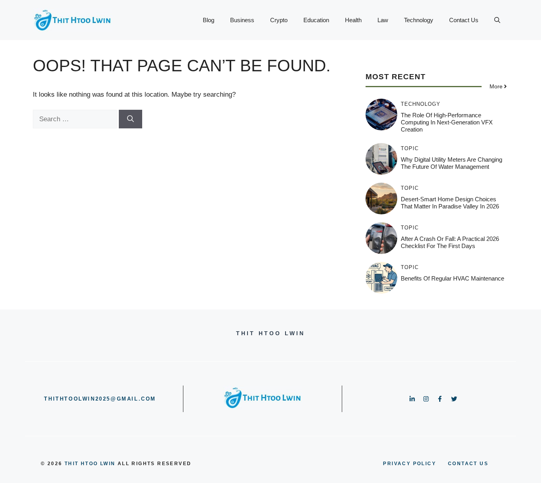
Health (353, 20)
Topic (410, 148)
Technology (418, 20)
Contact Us (463, 20)
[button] (497, 20)
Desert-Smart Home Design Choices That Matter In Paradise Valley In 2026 (450, 203)
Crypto (279, 20)
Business (242, 20)
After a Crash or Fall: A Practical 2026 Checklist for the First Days (450, 242)
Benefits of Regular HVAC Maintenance (452, 278)
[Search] (130, 119)
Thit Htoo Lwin (90, 463)
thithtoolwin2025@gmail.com (100, 399)
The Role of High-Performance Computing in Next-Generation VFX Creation (447, 122)
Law (382, 20)
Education (316, 20)
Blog (208, 20)
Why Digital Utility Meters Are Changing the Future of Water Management (451, 163)
